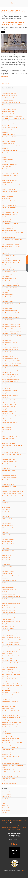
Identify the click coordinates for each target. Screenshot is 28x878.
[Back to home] (14, 3)
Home (3, 820)
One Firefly (23, 870)
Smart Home (5, 805)
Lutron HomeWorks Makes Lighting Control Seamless (13, 23)
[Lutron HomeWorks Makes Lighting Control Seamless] (14, 43)
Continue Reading (5, 83)
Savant (3, 803)
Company (8, 820)
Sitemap (18, 829)
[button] (1, 3)
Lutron (3, 801)
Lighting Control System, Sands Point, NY (13, 79)
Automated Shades (6, 791)
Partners (8, 822)
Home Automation (6, 794)
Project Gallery (23, 827)
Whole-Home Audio (6, 810)
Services (14, 820)
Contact (13, 829)
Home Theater (5, 798)
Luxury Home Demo (20, 825)
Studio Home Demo (6, 827)
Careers (13, 822)
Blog (9, 829)
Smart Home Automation (7, 807)
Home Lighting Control (7, 796)
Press (25, 820)
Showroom (19, 820)
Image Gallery (15, 827)
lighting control (5, 812)
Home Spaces (19, 822)
